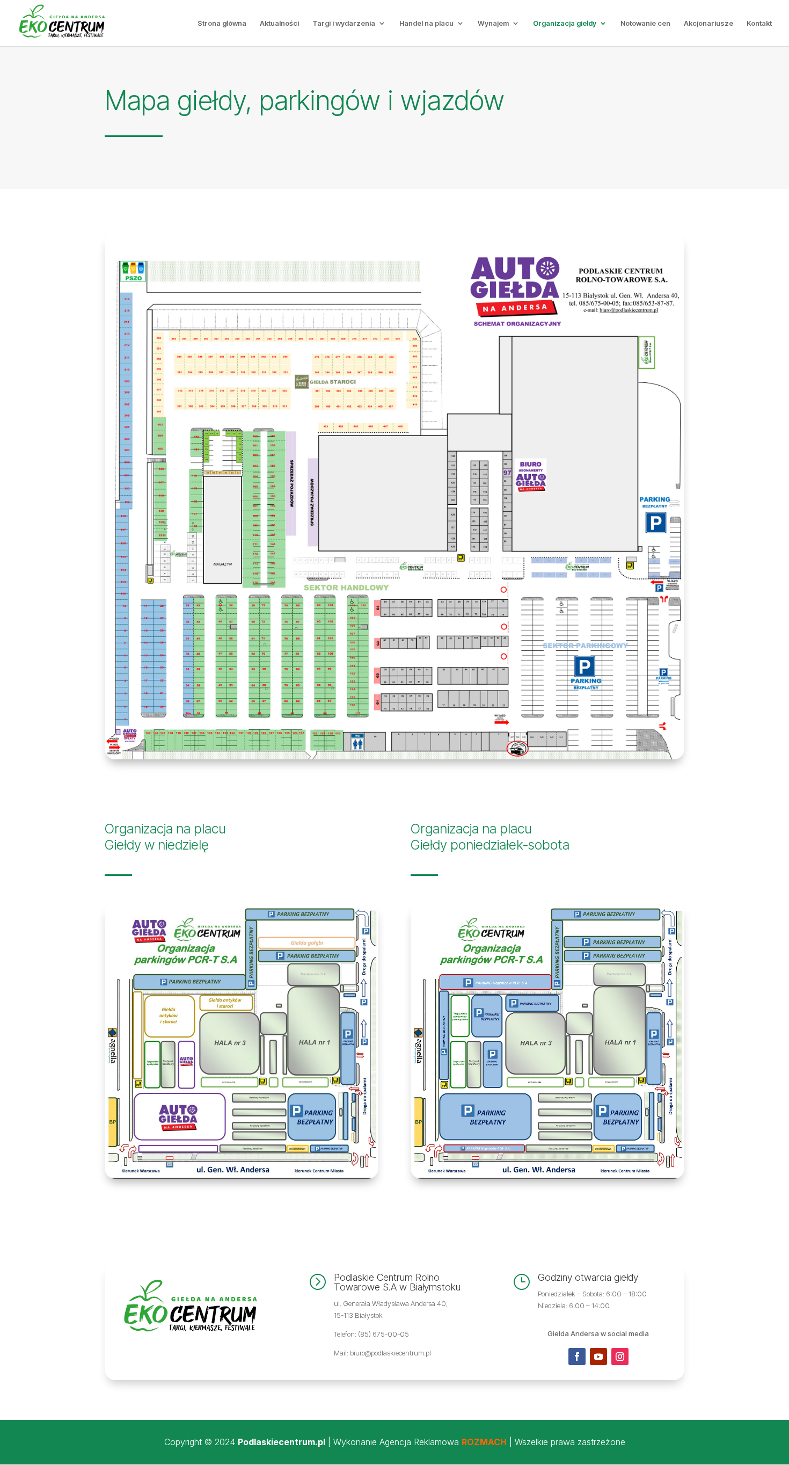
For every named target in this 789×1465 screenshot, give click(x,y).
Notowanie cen (645, 23)
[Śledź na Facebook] (577, 1356)
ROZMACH (484, 1442)
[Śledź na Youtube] (598, 1356)
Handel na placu (426, 23)
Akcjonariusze (708, 23)
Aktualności (279, 23)
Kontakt (759, 23)
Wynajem (493, 23)
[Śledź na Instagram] (620, 1356)
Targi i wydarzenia (343, 23)
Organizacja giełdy (564, 23)
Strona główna (222, 23)
